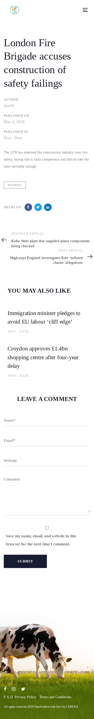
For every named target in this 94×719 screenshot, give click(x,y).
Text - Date (13, 138)
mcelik (9, 106)
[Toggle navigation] (66, 10)
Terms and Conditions (55, 697)
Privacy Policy (25, 697)
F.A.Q (8, 697)
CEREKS (72, 706)
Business (15, 185)
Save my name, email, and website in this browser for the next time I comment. (41, 540)
